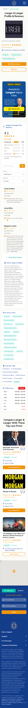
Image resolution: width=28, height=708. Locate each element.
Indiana (5, 9)
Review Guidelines (6, 704)
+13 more (14, 545)
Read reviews (14, 554)
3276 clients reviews (9, 497)
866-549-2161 (16, 109)
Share (15, 69)
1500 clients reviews (9, 454)
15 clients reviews (8, 542)
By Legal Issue (8, 590)
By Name (21, 590)
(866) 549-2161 (9, 506)
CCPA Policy (12, 701)
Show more (14, 251)
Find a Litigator (7, 632)
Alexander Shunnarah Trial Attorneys (11, 448)
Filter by (5, 178)
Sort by (5, 171)
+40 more (14, 457)
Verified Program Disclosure (15, 702)
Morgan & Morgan (9, 491)
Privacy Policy (20, 699)
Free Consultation (14, 114)
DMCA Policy (5, 701)
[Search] (22, 166)
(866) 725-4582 (9, 463)
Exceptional (7, 452)
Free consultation (14, 467)
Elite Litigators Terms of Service (11, 698)
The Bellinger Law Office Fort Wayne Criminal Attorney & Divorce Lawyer (14, 535)
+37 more (14, 500)
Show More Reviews (15, 257)
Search (14, 612)
